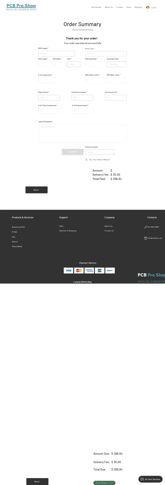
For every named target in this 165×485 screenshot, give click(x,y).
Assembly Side (112, 59)
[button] (96, 7)
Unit (68, 59)
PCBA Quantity (90, 59)
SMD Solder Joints (92, 75)
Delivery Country (91, 147)
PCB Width (57, 59)
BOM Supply (42, 48)
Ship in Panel (43, 92)
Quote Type (89, 49)
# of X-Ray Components (47, 105)
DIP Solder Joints (113, 75)
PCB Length (42, 59)
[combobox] (56, 53)
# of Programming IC (80, 105)
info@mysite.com (155, 238)
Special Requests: (46, 122)
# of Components (44, 75)
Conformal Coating (79, 92)
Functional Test (111, 92)
